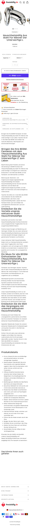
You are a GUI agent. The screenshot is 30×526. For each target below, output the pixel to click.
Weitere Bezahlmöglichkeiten (15, 79)
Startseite (14, 32)
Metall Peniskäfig (6, 438)
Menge (15, 61)
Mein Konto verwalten (10, 486)
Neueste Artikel (7, 499)
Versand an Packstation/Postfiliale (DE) (13, 119)
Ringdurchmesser (19, 54)
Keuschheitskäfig (11, 436)
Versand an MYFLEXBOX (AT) (13, 128)
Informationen (7, 495)
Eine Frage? (6, 490)
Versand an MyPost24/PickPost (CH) (14, 124)
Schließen (6, 54)
